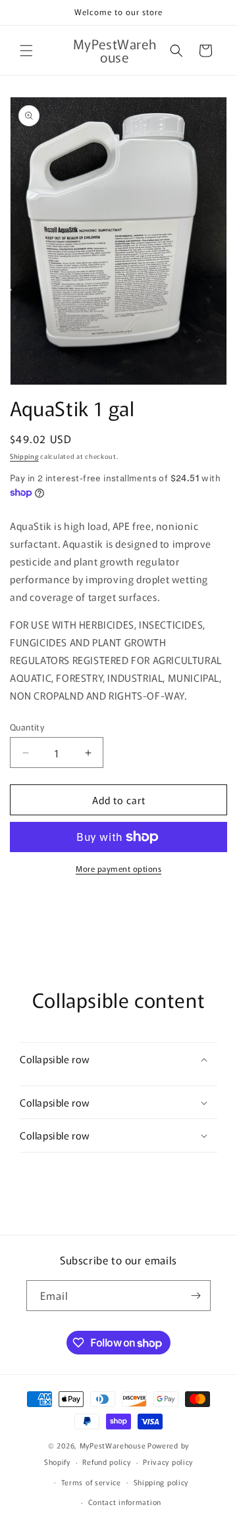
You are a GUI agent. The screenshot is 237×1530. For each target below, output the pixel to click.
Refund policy (106, 1461)
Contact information (124, 1501)
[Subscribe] (195, 1295)
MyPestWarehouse (113, 1445)
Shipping (24, 456)
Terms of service (91, 1482)
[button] (26, 50)
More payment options (118, 868)
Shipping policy (161, 1482)
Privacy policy (168, 1461)
